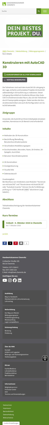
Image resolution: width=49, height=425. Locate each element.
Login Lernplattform (12, 322)
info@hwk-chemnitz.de (17, 272)
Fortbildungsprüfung (12, 317)
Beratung (8, 331)
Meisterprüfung (10, 320)
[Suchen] (38, 11)
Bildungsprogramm (37, 51)
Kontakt (7, 350)
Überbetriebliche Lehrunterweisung (17, 299)
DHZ (6, 392)
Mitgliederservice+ (11, 387)
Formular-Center (10, 389)
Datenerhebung (8, 414)
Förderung (8, 333)
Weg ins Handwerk (11, 297)
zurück (5, 234)
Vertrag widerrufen (16, 80)
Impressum (7, 408)
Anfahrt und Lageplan (12, 352)
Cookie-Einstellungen (11, 423)
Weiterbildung (21, 51)
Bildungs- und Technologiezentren (16, 354)
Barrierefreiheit (8, 411)
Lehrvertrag (9, 301)
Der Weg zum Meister (12, 313)
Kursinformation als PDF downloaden (23, 74)
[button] (5, 243)
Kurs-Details (7, 54)
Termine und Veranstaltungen (15, 394)
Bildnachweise (8, 418)
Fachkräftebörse (10, 369)
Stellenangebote (10, 357)
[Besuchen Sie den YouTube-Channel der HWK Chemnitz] (5, 281)
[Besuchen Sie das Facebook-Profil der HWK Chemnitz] (15, 281)
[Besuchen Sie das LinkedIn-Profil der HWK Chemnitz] (20, 281)
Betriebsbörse (9, 375)
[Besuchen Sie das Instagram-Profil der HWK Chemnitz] (10, 281)
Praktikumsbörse (11, 373)
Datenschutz (7, 405)
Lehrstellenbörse (10, 371)
